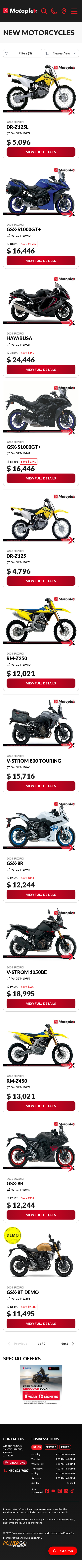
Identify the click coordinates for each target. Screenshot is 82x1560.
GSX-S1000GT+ (24, 229)
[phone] (54, 11)
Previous (20, 1343)
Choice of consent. (32, 1522)
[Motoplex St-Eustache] (20, 11)
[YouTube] (53, 1491)
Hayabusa (19, 338)
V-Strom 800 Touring (34, 761)
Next (64, 1343)
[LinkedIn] (66, 1491)
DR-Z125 (16, 556)
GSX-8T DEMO (23, 1292)
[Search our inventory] (44, 11)
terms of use (14, 1522)
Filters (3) (25, 53)
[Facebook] (47, 1491)
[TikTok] (72, 1491)
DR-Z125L (17, 127)
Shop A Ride (26, 1537)
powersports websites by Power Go (55, 1532)
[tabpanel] (53, 1469)
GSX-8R (15, 863)
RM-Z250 (17, 658)
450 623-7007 (18, 1470)
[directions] (64, 11)
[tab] (36, 1447)
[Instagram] (59, 1491)
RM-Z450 (17, 1081)
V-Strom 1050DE (27, 972)
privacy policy (68, 1519)
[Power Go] (38, 1544)
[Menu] (74, 11)
